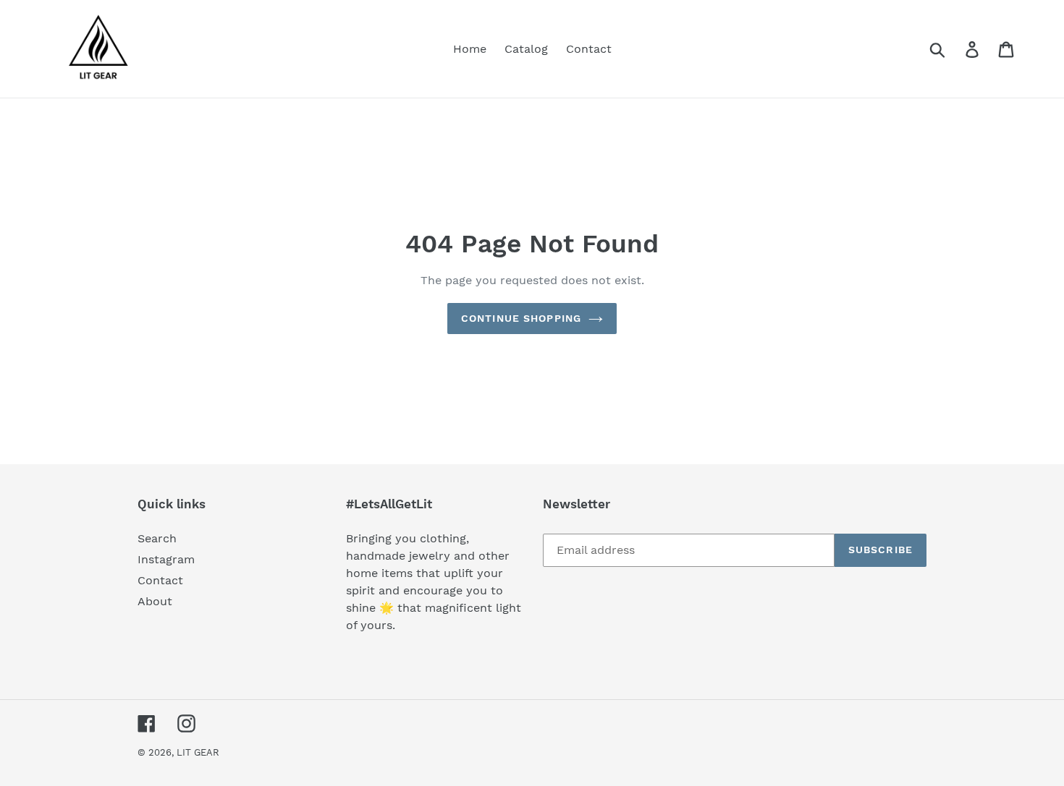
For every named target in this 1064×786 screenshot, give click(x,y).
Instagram (166, 559)
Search (157, 538)
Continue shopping (521, 318)
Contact (160, 580)
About (155, 601)
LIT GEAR (198, 752)
